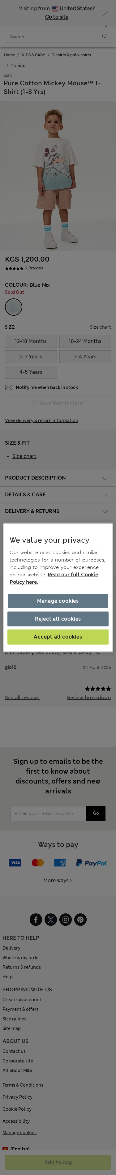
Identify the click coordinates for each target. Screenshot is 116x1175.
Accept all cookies (58, 637)
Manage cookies (58, 600)
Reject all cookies (58, 619)
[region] (58, 587)
